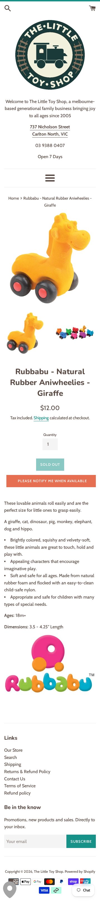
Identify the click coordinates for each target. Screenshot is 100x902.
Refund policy (17, 793)
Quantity (50, 435)
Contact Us (14, 778)
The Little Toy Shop (48, 871)
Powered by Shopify (80, 871)
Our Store (13, 750)
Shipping (41, 417)
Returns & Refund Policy (27, 771)
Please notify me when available (52, 481)
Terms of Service (20, 785)
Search (10, 757)
